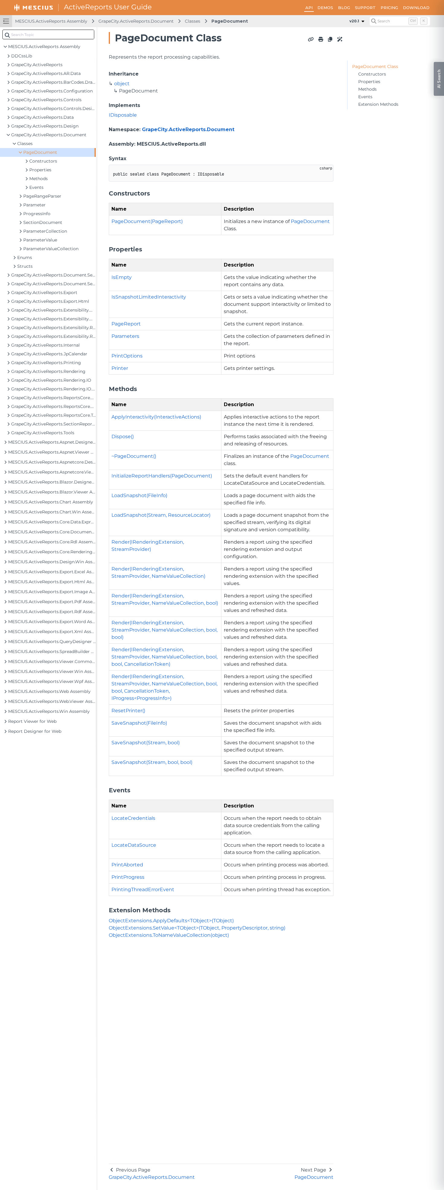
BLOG (344, 7)
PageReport (126, 324)
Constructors (372, 74)
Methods (367, 89)
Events (365, 96)
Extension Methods (378, 104)
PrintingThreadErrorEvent (142, 889)
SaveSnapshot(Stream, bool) (145, 742)
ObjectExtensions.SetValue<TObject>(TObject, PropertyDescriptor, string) (197, 928)
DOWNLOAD (416, 7)
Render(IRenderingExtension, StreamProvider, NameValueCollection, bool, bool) (164, 630)
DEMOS (325, 7)
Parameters (125, 336)
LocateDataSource (133, 845)
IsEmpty (121, 277)
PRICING (389, 7)
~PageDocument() (133, 456)
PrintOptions (127, 356)
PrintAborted (127, 865)
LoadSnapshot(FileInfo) (139, 495)
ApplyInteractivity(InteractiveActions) (156, 417)
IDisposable (123, 115)
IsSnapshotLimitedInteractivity (148, 297)
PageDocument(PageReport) (147, 221)
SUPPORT (365, 7)
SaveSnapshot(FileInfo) (139, 723)
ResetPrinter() (128, 710)
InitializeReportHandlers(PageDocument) (161, 476)
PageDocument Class (375, 66)
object (122, 83)
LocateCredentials (133, 818)
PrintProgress (127, 877)
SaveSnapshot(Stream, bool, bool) (151, 762)
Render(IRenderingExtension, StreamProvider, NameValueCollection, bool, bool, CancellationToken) (164, 657)
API (309, 7)
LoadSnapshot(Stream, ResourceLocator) (161, 515)
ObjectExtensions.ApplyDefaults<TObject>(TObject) (171, 920)
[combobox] (48, 34)
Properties (369, 81)
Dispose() (122, 436)
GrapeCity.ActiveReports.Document (136, 21)
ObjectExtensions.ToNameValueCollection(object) (169, 935)
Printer (119, 368)
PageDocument (229, 21)
